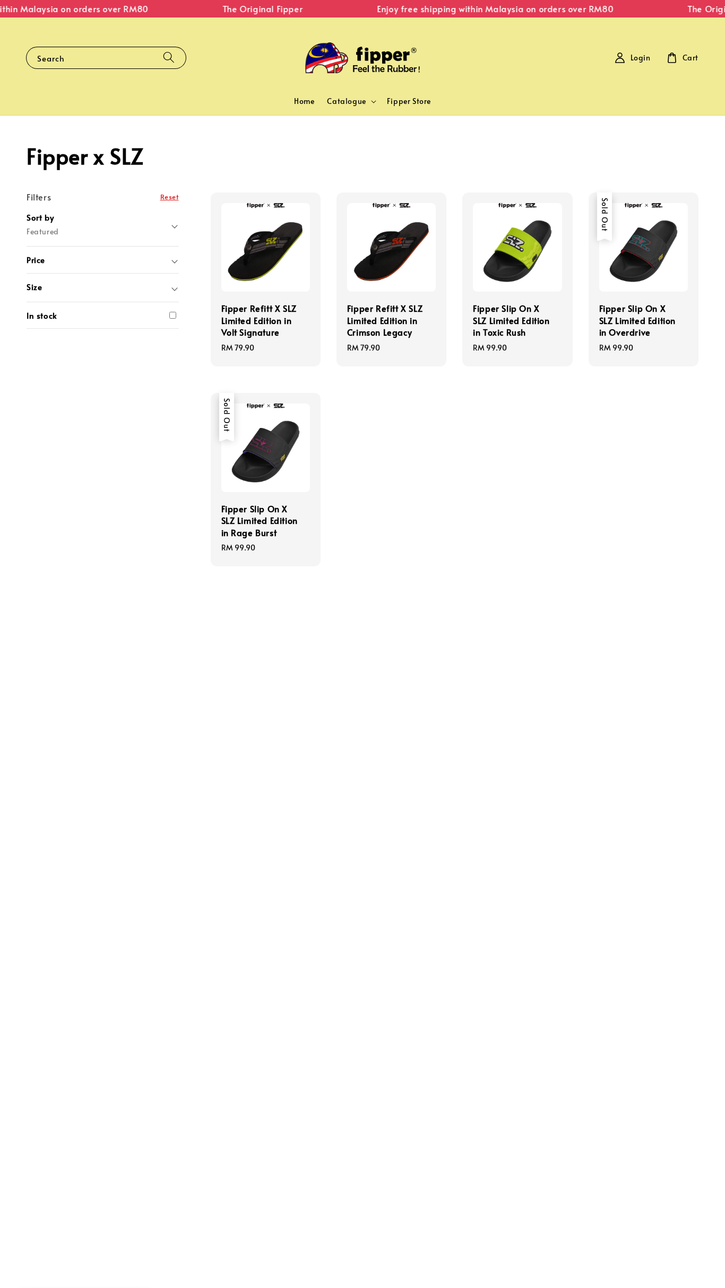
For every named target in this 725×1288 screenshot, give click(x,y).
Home (304, 101)
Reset (169, 196)
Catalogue (346, 101)
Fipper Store (409, 101)
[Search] (169, 57)
